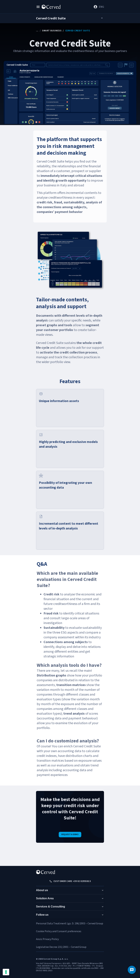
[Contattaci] (132, 970)
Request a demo (70, 834)
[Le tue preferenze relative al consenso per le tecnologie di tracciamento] (6, 972)
